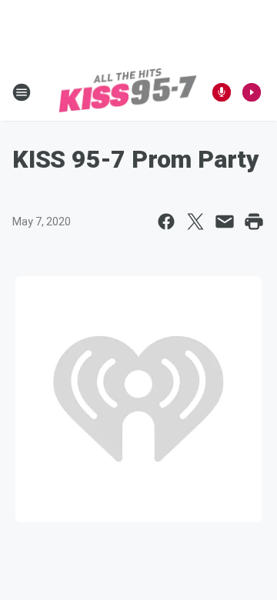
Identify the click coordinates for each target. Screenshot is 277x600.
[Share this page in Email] (224, 221)
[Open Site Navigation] (21, 92)
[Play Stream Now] (251, 92)
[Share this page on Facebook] (166, 221)
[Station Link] (127, 92)
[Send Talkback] (221, 92)
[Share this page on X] (195, 221)
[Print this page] (254, 221)
